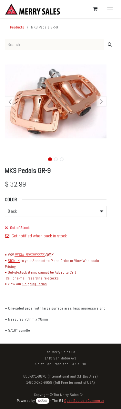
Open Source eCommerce (84, 400)
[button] (10, 101)
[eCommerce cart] (95, 9)
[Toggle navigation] (110, 9)
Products (17, 27)
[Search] (110, 44)
